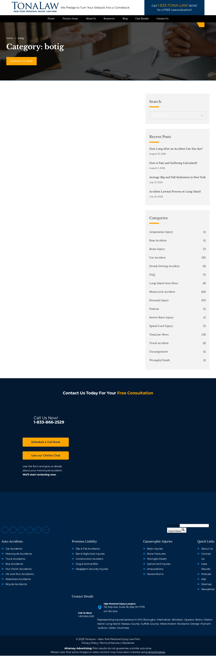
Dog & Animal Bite (87, 563)
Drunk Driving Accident (164, 266)
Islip (203, 579)
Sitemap (206, 584)
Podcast (154, 308)
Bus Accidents (14, 563)
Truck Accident (159, 343)
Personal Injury (159, 300)
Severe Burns (155, 574)
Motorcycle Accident (162, 291)
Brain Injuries (155, 548)
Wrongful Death (159, 360)
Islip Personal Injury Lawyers (119, 603)
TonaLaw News (158, 334)
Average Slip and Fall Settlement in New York (177, 177)
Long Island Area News (163, 283)
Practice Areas (70, 18)
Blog (125, 18)
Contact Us (162, 18)
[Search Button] (202, 116)
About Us (91, 18)
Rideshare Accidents (18, 579)
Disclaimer (128, 642)
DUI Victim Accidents (19, 568)
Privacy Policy (90, 642)
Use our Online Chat (45, 455)
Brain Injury (157, 249)
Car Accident (157, 257)
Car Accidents (14, 548)
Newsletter (208, 589)
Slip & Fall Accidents (88, 548)
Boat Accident (158, 240)
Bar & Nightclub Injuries (90, 553)
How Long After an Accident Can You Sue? (175, 148)
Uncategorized (158, 351)
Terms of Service (110, 642)
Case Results (141, 18)
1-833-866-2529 (49, 422)
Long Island (113, 623)
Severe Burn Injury (161, 317)
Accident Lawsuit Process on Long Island (175, 191)
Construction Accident (89, 558)
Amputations (155, 568)
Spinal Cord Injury (161, 326)
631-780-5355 (110, 611)
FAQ (152, 274)
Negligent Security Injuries (92, 568)
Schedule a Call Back (45, 442)
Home (51, 18)
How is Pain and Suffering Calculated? (173, 163)
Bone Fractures (156, 553)
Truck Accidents (15, 558)
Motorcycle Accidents (19, 553)
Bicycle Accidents (16, 584)
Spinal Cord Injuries (158, 563)
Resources (109, 18)
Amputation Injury (161, 231)
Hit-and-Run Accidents (20, 574)
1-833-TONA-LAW (172, 5)
